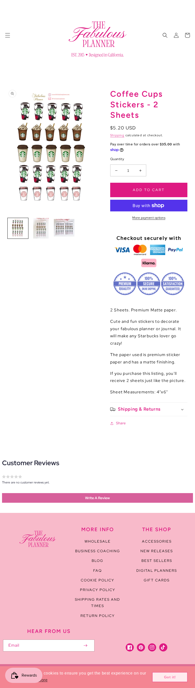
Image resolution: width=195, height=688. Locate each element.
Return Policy (97, 615)
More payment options (148, 218)
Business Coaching (97, 551)
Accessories (157, 541)
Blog (97, 560)
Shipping (117, 135)
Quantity (117, 159)
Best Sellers (156, 560)
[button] (7, 35)
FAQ (97, 570)
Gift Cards (157, 580)
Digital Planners (156, 570)
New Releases (156, 551)
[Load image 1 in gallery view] (18, 228)
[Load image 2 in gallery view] (41, 228)
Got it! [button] (170, 677)
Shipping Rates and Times (97, 602)
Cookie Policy (97, 580)
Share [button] (121, 423)
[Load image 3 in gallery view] (64, 228)
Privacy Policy (97, 590)
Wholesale (98, 541)
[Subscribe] (85, 645)
